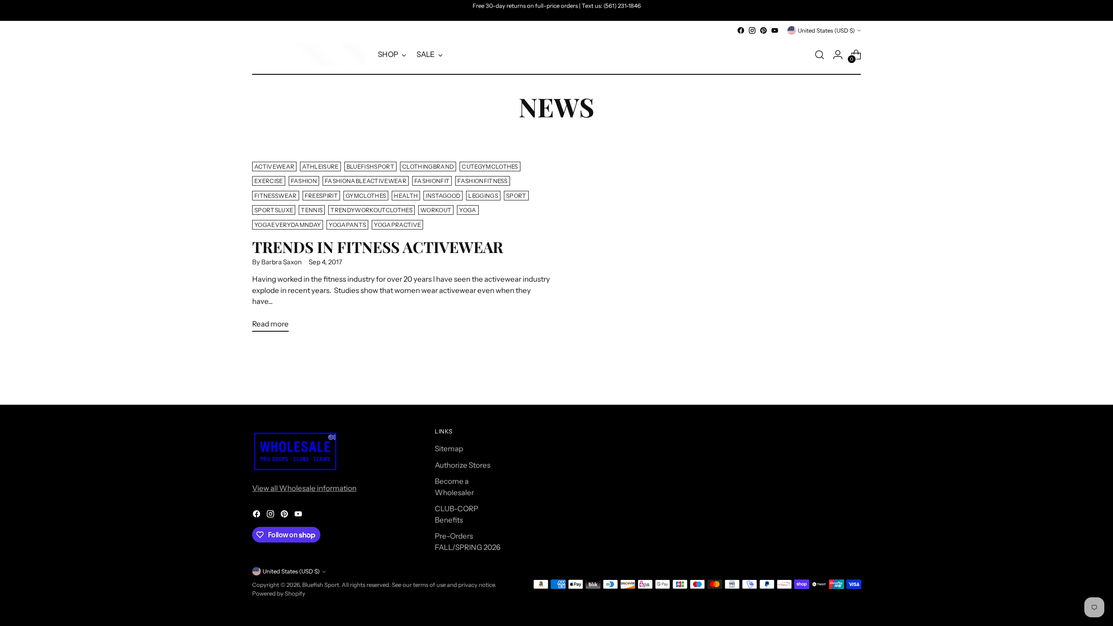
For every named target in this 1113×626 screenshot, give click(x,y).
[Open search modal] (819, 54)
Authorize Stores (462, 465)
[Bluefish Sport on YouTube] (775, 30)
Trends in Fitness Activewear (377, 246)
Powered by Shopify (278, 593)
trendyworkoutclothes (371, 209)
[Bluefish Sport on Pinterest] (763, 30)
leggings (483, 195)
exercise (268, 180)
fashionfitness (482, 180)
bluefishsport (370, 166)
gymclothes (366, 195)
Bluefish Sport (320, 584)
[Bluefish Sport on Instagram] (752, 30)
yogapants (347, 224)
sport (516, 195)
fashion (304, 180)
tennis (312, 209)
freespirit (321, 195)
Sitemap (449, 448)
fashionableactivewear (366, 180)
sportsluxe (273, 209)
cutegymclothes (490, 166)
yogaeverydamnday (287, 224)
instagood (443, 195)
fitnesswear (275, 195)
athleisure (320, 166)
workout (435, 209)
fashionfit (432, 180)
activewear (274, 166)
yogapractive (397, 224)
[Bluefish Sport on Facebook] (741, 30)
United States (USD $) (826, 30)
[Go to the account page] (837, 54)
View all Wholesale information (304, 488)
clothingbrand (428, 166)
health (406, 195)
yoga (467, 209)
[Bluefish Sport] (308, 54)
